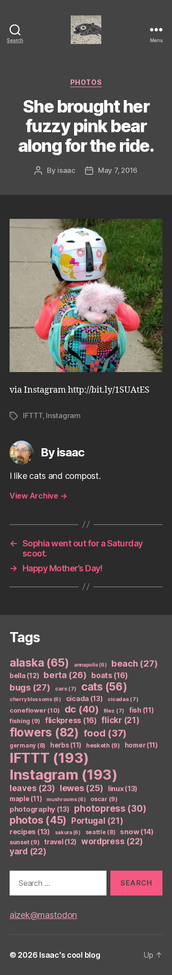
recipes (30, 832)
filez (114, 710)
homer (141, 745)
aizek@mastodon (43, 915)
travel (60, 842)
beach (134, 663)
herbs (65, 745)
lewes (81, 788)
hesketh (103, 745)
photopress (110, 808)
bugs (30, 687)
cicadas (123, 699)
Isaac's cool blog (69, 955)
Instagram (63, 415)
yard (28, 851)
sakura (68, 832)
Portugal (97, 821)
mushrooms (66, 799)
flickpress (71, 720)
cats (104, 686)
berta (64, 674)
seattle (101, 832)
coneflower (35, 710)
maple (26, 799)
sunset (24, 842)
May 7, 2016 (118, 170)
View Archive (38, 495)
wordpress (112, 841)
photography (40, 809)
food (105, 733)
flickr (120, 720)
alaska (39, 662)
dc (81, 709)
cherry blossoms (35, 699)
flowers (44, 732)
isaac (66, 170)
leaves (32, 788)
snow (137, 832)
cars (65, 688)
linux (123, 788)
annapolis (90, 665)
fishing (25, 721)
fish (141, 710)
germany (27, 745)
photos (86, 82)
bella (24, 675)
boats (109, 675)
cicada (84, 698)
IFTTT (33, 415)
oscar (104, 799)
